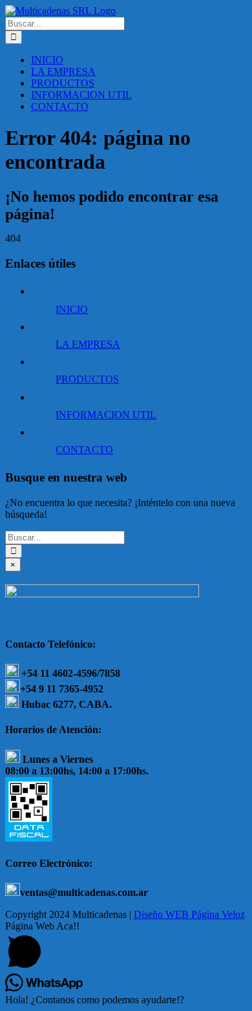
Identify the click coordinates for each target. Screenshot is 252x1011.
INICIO (72, 309)
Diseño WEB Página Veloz (189, 914)
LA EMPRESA (88, 344)
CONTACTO (84, 449)
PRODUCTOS (87, 379)
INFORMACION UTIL (106, 414)
